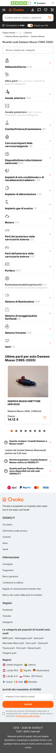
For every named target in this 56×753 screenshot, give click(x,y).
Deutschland (43, 670)
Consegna (7, 564)
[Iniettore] (28, 381)
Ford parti (21, 648)
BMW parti (8, 638)
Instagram (7, 622)
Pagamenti (7, 570)
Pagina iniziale (8, 33)
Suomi (9, 681)
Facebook (7, 609)
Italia (20, 681)
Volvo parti (31, 643)
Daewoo (28, 33)
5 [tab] (30, 431)
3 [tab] (21, 431)
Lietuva (32, 664)
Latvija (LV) (12, 676)
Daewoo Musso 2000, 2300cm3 (24, 411)
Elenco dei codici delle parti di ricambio (22, 595)
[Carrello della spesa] (52, 9)
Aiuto (5, 543)
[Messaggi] (39, 9)
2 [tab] (16, 431)
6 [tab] (35, 431)
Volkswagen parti (24, 638)
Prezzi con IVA (41, 25)
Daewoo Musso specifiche (16, 36)
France (38, 676)
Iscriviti (28, 704)
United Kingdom (14, 664)
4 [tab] (26, 431)
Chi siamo (7, 524)
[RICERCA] (50, 17)
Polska (26, 676)
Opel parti (43, 643)
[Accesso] (32, 9)
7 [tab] (40, 431)
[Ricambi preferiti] (45, 9)
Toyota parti (8, 648)
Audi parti (38, 638)
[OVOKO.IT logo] (16, 10)
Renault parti (34, 648)
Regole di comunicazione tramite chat (21, 588)
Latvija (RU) (12, 670)
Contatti (6, 537)
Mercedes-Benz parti (13, 643)
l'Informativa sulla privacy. (28, 716)
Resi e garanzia (10, 576)
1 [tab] (12, 431)
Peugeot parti (9, 653)
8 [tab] (44, 431)
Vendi (5, 549)
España (27, 670)
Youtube (6, 616)
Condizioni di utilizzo (12, 582)
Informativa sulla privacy (14, 530)
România (32, 681)
